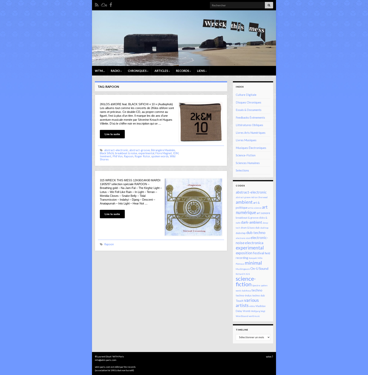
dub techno (255, 232)
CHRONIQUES (137, 70)
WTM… (100, 70)
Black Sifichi (107, 153)
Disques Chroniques (248, 102)
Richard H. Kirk (243, 274)
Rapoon (128, 156)
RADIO (115, 70)
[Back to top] (359, 366)
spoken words (160, 156)
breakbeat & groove (247, 217)
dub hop (264, 227)
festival (258, 253)
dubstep (241, 233)
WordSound (242, 316)
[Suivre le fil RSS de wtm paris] (97, 4)
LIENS (201, 70)
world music (254, 316)
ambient (244, 202)
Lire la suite (112, 134)
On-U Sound (259, 268)
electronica (254, 242)
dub (257, 227)
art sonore (263, 213)
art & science (254, 207)
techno (256, 290)
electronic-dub (243, 238)
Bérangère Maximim (163, 150)
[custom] (104, 4)
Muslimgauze (243, 269)
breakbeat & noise (126, 153)
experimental (146, 153)
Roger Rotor (142, 156)
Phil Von (118, 156)
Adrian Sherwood (259, 197)
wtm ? (269, 356)
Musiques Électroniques (251, 147)
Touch (239, 300)
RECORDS (183, 70)
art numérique (252, 209)
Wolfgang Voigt (258, 311)
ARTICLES (161, 70)
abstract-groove (139, 150)
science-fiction (246, 281)
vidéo (252, 306)
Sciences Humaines (248, 163)
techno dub (258, 295)
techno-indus (244, 295)
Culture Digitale (246, 94)
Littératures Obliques (249, 125)
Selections (242, 170)
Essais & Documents (248, 110)
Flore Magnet (163, 153)
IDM (175, 153)
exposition (244, 253)
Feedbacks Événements (250, 117)
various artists (247, 302)
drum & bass (248, 227)
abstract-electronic (116, 150)
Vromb (247, 311)
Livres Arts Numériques (250, 132)
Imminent (105, 156)
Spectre (256, 285)
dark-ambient (251, 222)
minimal (253, 263)
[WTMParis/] (110, 4)
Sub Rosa (246, 290)
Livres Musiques (246, 140)
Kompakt (253, 258)
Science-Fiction (245, 155)
